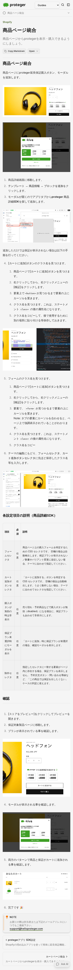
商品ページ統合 (17, 63)
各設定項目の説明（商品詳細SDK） (30, 515)
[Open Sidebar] (68, 5)
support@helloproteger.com (26, 928)
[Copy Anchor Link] (34, 63)
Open (32, 51)
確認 (6, 698)
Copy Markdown (16, 51)
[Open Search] (63, 5)
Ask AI (64, 964)
